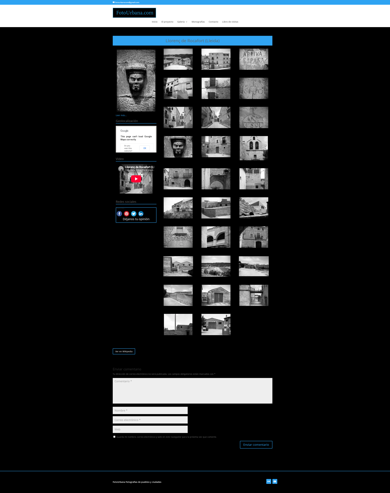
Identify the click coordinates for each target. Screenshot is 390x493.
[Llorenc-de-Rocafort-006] (254, 88)
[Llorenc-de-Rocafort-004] (178, 88)
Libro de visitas (230, 22)
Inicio (155, 22)
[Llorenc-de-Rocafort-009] (254, 117)
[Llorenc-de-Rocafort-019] (178, 237)
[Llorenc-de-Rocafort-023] (216, 266)
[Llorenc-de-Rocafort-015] (254, 179)
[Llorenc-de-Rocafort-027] (254, 295)
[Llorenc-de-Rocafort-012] (254, 148)
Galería (181, 22)
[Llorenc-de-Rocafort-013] (178, 179)
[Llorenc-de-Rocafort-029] (216, 324)
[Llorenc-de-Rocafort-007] (178, 117)
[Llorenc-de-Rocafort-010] (178, 147)
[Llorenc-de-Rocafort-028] (178, 324)
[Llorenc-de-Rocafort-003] (254, 59)
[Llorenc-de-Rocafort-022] (178, 266)
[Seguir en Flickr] (268, 481)
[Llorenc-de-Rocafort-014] (216, 179)
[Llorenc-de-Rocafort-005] (216, 88)
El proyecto (167, 22)
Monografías (198, 22)
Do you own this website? (128, 148)
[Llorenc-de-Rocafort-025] (178, 295)
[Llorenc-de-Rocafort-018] (254, 208)
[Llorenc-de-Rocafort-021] (254, 237)
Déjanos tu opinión (136, 219)
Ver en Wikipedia (124, 351)
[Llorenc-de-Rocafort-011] (216, 146)
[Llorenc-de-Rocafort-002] (216, 59)
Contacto (213, 22)
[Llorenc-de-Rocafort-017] (216, 208)
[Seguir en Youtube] (274, 481)
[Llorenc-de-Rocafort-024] (254, 266)
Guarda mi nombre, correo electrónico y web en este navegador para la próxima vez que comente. (166, 436)
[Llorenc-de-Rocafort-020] (216, 237)
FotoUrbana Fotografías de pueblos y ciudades (137, 482)
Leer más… (121, 115)
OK (144, 148)
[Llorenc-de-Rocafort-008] (216, 117)
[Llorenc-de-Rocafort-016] (178, 208)
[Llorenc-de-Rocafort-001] (178, 59)
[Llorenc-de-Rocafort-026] (216, 295)
